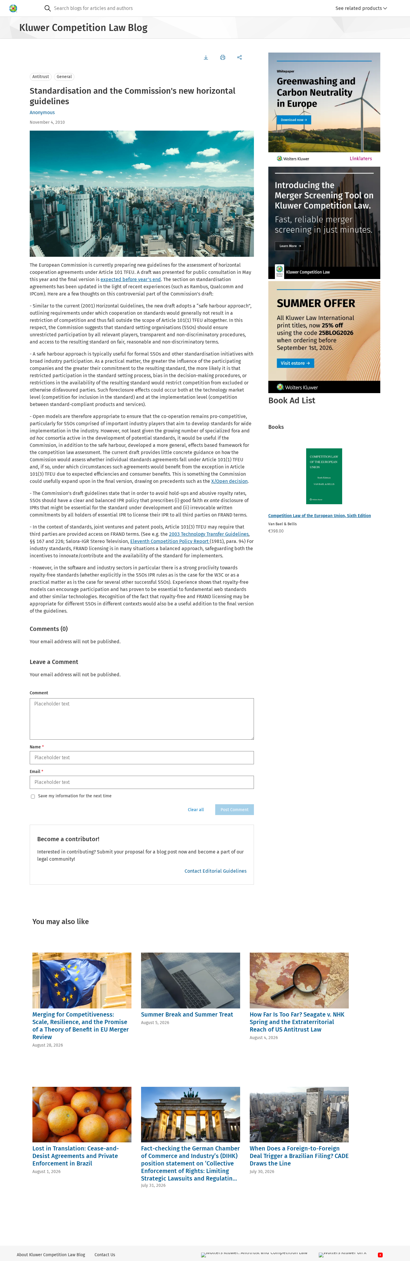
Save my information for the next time (75, 796)
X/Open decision (229, 481)
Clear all (196, 809)
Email (36, 771)
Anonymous (42, 112)
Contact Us (105, 1254)
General (64, 76)
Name (37, 747)
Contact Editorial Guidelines (215, 871)
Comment (39, 693)
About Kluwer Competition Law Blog (51, 1254)
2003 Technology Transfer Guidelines (209, 534)
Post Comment (235, 809)
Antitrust (40, 76)
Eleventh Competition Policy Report (170, 541)
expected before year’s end (131, 279)
